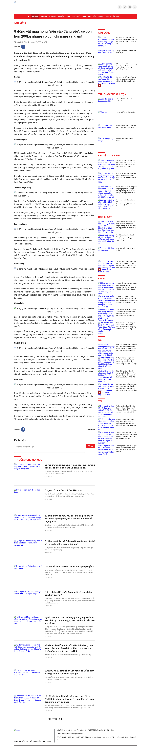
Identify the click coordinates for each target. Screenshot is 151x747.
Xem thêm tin (55, 719)
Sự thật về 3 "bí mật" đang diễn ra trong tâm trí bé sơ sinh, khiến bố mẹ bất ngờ (70, 542)
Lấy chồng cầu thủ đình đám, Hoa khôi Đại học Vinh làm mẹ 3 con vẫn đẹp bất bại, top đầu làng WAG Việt (126, 374)
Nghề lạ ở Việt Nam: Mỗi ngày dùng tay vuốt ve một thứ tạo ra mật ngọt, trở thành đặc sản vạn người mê (70, 620)
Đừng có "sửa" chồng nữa (125, 112)
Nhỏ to (108, 16)
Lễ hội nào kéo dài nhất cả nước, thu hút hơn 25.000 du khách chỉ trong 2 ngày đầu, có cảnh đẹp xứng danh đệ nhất (69, 699)
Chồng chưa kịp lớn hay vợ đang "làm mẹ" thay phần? (126, 126)
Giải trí (100, 16)
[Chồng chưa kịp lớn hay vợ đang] (106, 126)
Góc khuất (76, 16)
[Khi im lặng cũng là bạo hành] (106, 139)
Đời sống (35, 16)
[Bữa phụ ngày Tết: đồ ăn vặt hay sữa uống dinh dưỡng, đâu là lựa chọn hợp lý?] (28, 672)
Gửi (91, 446)
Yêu (94, 16)
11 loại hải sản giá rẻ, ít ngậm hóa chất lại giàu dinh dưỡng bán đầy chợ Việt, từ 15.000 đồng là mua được (126, 286)
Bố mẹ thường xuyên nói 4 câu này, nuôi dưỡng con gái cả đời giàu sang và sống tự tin (70, 466)
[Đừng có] (102, 112)
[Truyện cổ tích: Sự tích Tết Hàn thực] (28, 491)
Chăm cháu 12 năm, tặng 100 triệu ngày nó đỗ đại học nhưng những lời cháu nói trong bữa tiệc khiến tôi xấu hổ (126, 191)
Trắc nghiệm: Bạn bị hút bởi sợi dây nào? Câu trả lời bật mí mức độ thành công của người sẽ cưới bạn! (126, 435)
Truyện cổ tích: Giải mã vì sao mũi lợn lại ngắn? (69, 566)
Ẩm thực (116, 16)
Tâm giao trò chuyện (48, 16)
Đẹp (89, 16)
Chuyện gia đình (64, 16)
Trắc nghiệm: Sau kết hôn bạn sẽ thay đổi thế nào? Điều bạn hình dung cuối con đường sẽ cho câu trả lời (126, 409)
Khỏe (84, 16)
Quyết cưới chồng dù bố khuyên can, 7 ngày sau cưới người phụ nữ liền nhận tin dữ (125, 238)
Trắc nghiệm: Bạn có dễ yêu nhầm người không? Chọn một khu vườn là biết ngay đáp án (126, 449)
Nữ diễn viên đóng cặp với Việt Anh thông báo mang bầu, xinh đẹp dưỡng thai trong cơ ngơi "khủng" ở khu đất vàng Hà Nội (69, 648)
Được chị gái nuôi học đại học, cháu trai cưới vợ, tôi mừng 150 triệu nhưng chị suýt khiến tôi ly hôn (125, 163)
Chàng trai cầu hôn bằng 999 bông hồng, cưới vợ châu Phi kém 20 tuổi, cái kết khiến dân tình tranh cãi (126, 422)
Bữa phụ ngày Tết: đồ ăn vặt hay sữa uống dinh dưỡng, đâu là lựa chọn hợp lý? (69, 672)
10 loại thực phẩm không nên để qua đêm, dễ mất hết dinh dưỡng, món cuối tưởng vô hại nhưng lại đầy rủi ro (126, 299)
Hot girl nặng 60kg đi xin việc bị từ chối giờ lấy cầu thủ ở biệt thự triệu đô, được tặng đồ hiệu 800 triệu (126, 361)
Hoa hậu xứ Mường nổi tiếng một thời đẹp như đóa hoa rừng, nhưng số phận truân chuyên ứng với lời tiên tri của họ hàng (126, 348)
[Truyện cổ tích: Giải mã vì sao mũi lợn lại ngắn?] (28, 567)
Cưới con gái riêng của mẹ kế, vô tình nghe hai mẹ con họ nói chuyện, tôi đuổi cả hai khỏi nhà (126, 203)
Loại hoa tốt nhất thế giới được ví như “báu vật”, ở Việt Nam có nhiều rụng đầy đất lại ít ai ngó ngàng (126, 326)
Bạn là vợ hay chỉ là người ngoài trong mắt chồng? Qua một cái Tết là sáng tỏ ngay (126, 176)
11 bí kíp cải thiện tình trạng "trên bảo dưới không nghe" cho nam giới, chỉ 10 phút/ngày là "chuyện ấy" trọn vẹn (126, 313)
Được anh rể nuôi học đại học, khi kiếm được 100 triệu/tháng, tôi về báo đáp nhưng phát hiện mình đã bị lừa (126, 226)
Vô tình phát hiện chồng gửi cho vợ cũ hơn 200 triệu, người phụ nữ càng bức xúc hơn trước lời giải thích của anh (126, 265)
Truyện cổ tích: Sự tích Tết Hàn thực (64, 490)
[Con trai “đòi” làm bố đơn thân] (106, 249)
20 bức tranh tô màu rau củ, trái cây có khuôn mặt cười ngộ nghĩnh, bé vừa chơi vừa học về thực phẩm (69, 518)
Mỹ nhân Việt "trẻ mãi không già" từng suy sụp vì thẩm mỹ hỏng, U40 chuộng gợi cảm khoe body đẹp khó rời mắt (126, 388)
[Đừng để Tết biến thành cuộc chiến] (106, 100)
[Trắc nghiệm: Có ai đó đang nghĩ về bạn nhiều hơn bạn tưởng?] (28, 592)
